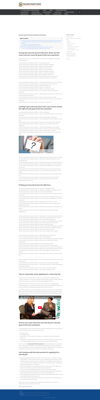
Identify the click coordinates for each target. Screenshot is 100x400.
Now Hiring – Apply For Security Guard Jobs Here (30, 10)
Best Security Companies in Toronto (73, 49)
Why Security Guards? (70, 36)
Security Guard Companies (69, 12)
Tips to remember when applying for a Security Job (31, 45)
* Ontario (50, 10)
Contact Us (68, 59)
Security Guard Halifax (35, 12)
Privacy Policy (22, 394)
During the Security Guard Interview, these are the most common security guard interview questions (41, 40)
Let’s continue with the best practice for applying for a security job (36, 48)
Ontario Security (69, 45)
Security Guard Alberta (24, 12)
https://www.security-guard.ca (25, 386)
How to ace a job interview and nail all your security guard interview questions (37, 47)
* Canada (44, 10)
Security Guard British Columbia (61, 10)
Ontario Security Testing (71, 48)
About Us (67, 57)
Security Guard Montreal (47, 12)
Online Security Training (71, 43)
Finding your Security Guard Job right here (31, 44)
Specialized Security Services (71, 53)
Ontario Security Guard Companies (73, 46)
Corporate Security (58, 12)
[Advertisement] (50, 26)
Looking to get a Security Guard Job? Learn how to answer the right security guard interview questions (41, 42)
